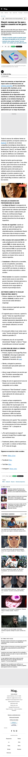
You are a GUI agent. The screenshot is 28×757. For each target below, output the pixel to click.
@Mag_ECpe (11, 456)
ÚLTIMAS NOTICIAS (7, 638)
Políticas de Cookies (14, 719)
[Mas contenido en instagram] (16, 731)
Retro (19, 745)
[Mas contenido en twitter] (14, 731)
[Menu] (2, 9)
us (8, 742)
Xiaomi (12, 481)
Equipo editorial (14, 694)
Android (8, 481)
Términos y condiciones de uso (14, 715)
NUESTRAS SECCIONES (14, 735)
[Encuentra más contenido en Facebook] (2, 46)
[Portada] (14, 692)
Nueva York (15, 12)
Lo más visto (5, 486)
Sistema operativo (20, 481)
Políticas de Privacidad (14, 717)
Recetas (19, 749)
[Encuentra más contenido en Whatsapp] (8, 46)
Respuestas (9, 738)
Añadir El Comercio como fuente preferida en (14, 18)
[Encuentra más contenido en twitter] (5, 46)
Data (19, 742)
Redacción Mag (7, 74)
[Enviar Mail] (2, 74)
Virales (8, 749)
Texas (10, 12)
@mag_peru (13, 469)
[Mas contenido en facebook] (11, 731)
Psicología (20, 12)
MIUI (3, 481)
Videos (19, 738)
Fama (9, 745)
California (6, 12)
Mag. (10, 460)
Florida (2, 12)
